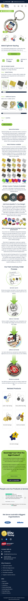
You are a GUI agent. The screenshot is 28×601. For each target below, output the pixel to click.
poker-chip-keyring (7, 405)
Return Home (14, 476)
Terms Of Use (11, 599)
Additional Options (10, 96)
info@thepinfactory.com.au (18, 1)
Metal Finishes (9, 72)
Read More (14, 54)
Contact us (4, 585)
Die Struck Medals (20, 425)
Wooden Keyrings (7, 425)
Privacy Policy (17, 599)
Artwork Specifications (7, 589)
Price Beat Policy (6, 591)
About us (4, 581)
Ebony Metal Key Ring (21, 405)
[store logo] (5, 6)
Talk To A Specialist (14, 480)
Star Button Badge (14, 444)
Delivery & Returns (6, 593)
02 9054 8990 (7, 1)
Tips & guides (5, 583)
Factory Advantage (6, 587)
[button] (5, 38)
